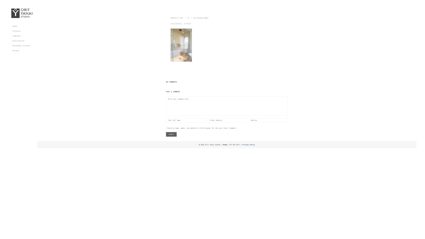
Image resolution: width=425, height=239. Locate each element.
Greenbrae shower (181, 23)
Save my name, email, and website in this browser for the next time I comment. (202, 128)
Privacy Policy (248, 145)
